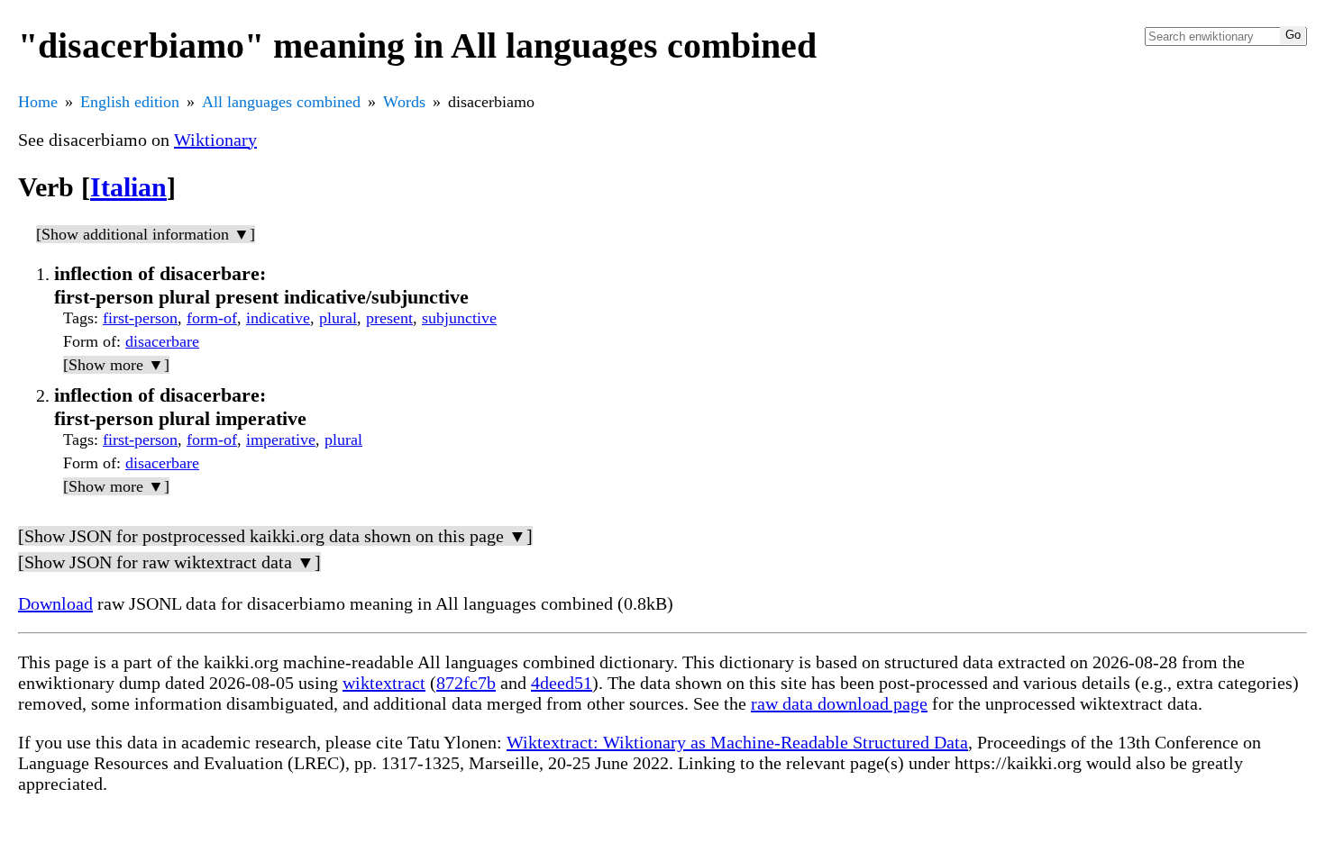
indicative (278, 318)
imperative (280, 439)
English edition (129, 102)
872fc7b (466, 683)
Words (404, 102)
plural (338, 318)
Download (55, 603)
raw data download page (839, 703)
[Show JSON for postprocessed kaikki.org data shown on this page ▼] (275, 536)
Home (38, 102)
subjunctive (459, 318)
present (389, 318)
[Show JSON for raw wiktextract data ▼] (169, 562)
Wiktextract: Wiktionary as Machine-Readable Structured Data (737, 742)
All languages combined (281, 102)
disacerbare (162, 341)
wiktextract (384, 683)
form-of (212, 318)
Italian (128, 187)
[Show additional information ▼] (145, 234)
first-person (140, 318)
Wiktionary (215, 140)
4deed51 (561, 683)
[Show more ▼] (116, 365)
